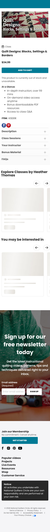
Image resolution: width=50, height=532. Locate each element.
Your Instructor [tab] (11, 145)
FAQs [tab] (5, 159)
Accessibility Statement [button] (32, 513)
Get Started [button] (20, 440)
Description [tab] (9, 131)
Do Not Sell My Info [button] (11, 513)
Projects (7, 461)
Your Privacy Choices (22, 515)
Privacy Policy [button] (32, 511)
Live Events (9, 465)
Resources (8, 468)
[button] (4, 125)
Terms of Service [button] (16, 511)
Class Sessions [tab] (11, 138)
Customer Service (13, 475)
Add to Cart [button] (25, 70)
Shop (5, 472)
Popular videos (11, 458)
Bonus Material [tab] (11, 152)
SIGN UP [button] (34, 391)
